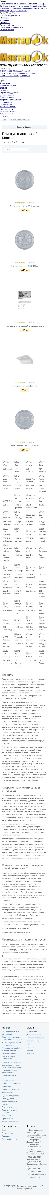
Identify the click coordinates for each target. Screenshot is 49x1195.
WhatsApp (4, 18)
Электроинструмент (10, 1089)
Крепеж (5, 1104)
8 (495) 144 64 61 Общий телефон (15, 76)
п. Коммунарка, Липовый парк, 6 (30, 6)
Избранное (4, 20)
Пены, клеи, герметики (11, 1062)
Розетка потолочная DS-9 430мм (24, 266)
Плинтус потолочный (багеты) (24, 386)
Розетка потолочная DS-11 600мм (24, 206)
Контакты (4, 90)
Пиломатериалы (9, 1053)
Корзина (3, 78)
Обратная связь (33, 1177)
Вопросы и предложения (10, 99)
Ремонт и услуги (7, 97)
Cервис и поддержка (9, 92)
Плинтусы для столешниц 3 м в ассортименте (24, 326)
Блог (28, 1044)
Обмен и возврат (7, 95)
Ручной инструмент (10, 1096)
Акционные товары (8, 107)
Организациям (6, 104)
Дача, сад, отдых (9, 1107)
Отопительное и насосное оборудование (9, 1078)
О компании (5, 83)
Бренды (3, 88)
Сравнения (5, 23)
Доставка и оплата (8, 85)
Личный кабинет (7, 25)
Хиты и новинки (6, 109)
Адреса (3, 1)
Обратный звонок (9, 1139)
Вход (4, 1130)
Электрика (6, 1086)
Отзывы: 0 (30, 203)
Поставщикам (6, 102)
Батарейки (6, 1115)
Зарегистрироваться (14, 27)
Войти (2, 27)
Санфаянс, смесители (11, 1083)
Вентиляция (7, 1093)
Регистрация (7, 1133)
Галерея (30, 1047)
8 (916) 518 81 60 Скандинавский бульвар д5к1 (20, 73)
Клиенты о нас (33, 1041)
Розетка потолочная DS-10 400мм (24, 446)
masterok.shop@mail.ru (10, 15)
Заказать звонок (7, 30)
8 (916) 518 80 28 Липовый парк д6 (15, 71)
